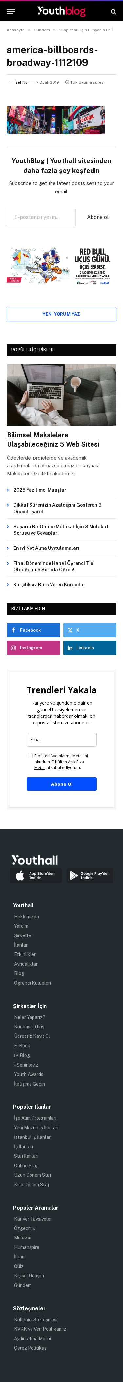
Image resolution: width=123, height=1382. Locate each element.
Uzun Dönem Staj (32, 1175)
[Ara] (113, 11)
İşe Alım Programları (35, 1118)
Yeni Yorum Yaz (61, 314)
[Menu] (11, 11)
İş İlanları (23, 1146)
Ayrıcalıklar (26, 964)
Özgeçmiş (24, 1228)
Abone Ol (61, 784)
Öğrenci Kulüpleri (32, 983)
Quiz (19, 1266)
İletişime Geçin (29, 1084)
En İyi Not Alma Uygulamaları (46, 548)
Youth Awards (28, 1074)
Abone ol (98, 217)
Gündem (22, 1285)
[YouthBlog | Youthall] (61, 11)
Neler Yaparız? (29, 1017)
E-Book (22, 1045)
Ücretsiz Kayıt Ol (32, 1036)
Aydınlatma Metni (32, 1338)
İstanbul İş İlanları (32, 1137)
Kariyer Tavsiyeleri (33, 1219)
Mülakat (23, 1237)
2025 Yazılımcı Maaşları (40, 490)
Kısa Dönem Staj (31, 1184)
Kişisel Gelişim (29, 1275)
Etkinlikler (25, 954)
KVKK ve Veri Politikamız (40, 1329)
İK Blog (22, 1055)
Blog (19, 973)
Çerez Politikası (31, 1348)
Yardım (21, 926)
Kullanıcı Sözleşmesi (35, 1319)
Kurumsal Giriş (29, 1026)
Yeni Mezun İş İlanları (36, 1127)
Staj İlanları (26, 1156)
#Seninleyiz (26, 1065)
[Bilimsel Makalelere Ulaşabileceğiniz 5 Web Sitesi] (61, 395)
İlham (20, 1256)
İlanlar (21, 945)
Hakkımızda (26, 916)
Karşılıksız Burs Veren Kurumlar (49, 584)
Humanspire (26, 1247)
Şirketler (23, 935)
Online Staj (25, 1165)
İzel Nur (21, 82)
